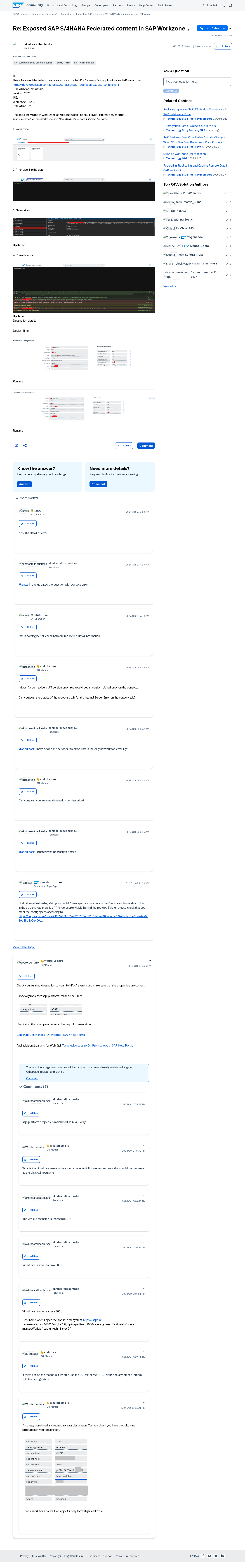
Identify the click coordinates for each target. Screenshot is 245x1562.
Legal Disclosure (74, 1556)
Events (131, 5)
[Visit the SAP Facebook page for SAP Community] (203, 1555)
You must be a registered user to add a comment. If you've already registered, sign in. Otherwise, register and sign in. (79, 1069)
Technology (66, 14)
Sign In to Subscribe (212, 28)
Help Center (146, 5)
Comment (146, 445)
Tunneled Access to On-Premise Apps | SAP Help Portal (97, 1045)
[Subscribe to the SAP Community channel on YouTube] (216, 1555)
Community (34, 5)
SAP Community (21, 14)
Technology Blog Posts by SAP (185, 130)
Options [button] (229, 28)
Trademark (93, 1556)
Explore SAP (210, 5)
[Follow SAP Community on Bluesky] (209, 1555)
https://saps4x (92, 1320)
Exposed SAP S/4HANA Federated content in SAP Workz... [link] (123, 14)
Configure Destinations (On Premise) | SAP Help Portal (51, 1034)
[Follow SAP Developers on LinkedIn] (222, 1555)
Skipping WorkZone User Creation (184, 153)
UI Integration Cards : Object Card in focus (189, 125)
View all (168, 286)
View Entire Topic (24, 947)
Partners (118, 5)
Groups (85, 5)
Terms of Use (39, 1556)
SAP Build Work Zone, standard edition (33, 62)
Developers (102, 5)
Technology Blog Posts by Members (189, 118)
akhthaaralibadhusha (38, 44)
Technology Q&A (84, 14)
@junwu (24, 584)
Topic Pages (165, 5)
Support (108, 1556)
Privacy (24, 1556)
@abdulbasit (27, 749)
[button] (217, 46)
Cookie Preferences (127, 1556)
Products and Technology (62, 5)
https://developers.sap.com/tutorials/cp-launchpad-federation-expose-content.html (66, 84)
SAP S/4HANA (63, 62)
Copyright (55, 1556)
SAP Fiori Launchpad (84, 62)
